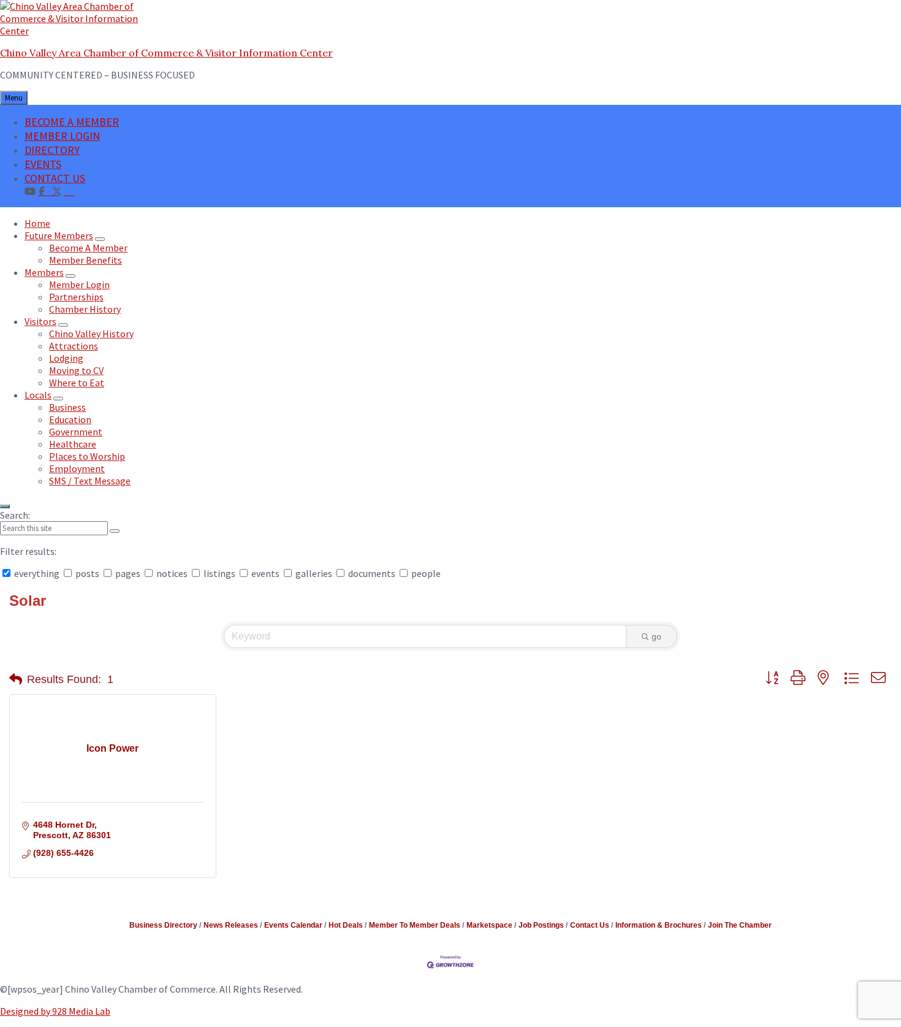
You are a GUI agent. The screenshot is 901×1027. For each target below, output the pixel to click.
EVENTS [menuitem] (43, 164)
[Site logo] (76, 31)
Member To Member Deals (414, 925)
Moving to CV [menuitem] (76, 370)
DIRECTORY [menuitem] (52, 150)
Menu (14, 98)
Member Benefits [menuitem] (85, 260)
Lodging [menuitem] (66, 358)
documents (371, 573)
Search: (15, 515)
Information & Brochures (658, 925)
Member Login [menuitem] (79, 284)
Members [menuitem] (44, 272)
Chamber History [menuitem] (85, 309)
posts (87, 573)
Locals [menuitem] (38, 395)
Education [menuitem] (70, 419)
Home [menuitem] (37, 223)
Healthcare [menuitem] (72, 444)
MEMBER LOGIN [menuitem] (62, 136)
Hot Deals (346, 925)
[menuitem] (69, 190)
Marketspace (489, 925)
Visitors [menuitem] (40, 321)
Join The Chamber (740, 925)
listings (219, 573)
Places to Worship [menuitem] (87, 456)
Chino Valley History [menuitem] (91, 333)
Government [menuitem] (75, 432)
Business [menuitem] (67, 407)
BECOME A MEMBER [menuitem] (72, 122)
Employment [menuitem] (77, 468)
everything (36, 573)
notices (171, 573)
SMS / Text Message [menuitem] (90, 481)
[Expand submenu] (100, 239)
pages (127, 573)
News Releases (230, 925)
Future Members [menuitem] (59, 235)
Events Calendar (293, 925)
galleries (314, 573)
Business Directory (163, 925)
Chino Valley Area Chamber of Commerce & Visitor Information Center (166, 53)
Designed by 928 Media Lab (55, 1011)
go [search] (656, 636)
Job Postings (541, 925)
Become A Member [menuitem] (88, 248)
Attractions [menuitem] (73, 346)
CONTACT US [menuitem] (55, 178)
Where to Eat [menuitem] (76, 382)
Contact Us (589, 925)
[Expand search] (5, 506)
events (265, 573)
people (425, 573)
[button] (15, 679)
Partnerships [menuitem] (76, 297)
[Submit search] (115, 531)
